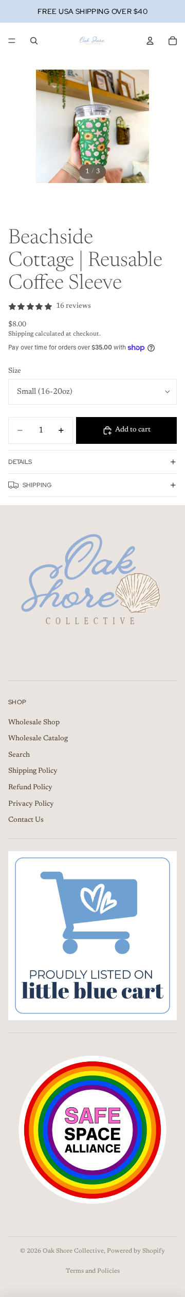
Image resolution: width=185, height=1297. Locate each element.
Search (19, 755)
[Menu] (12, 41)
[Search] (34, 40)
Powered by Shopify (136, 1251)
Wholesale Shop (34, 722)
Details (20, 462)
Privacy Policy (31, 804)
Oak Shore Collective (73, 1251)
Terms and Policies (93, 1271)
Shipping (37, 485)
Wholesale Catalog (38, 739)
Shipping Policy (33, 771)
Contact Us (26, 820)
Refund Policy (30, 787)
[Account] (150, 40)
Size (14, 371)
